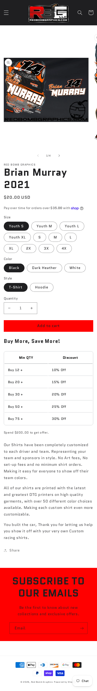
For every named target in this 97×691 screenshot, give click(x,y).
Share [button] (14, 550)
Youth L (72, 226)
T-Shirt (15, 287)
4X (64, 248)
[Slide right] (59, 155)
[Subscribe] (82, 628)
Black (14, 267)
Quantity (11, 298)
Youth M (44, 226)
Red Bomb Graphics (42, 682)
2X (28, 248)
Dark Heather (44, 267)
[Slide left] (38, 155)
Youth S (16, 226)
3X (46, 248)
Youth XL (17, 237)
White (74, 267)
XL (11, 248)
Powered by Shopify (65, 682)
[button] (6, 12)
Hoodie (41, 287)
